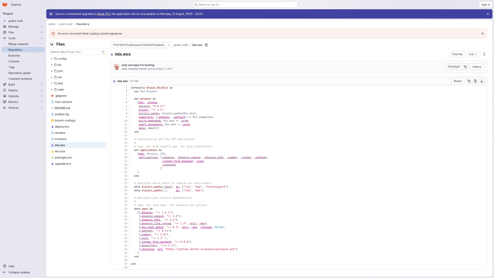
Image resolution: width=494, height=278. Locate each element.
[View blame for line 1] (114, 88)
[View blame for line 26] (114, 179)
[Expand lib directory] (51, 65)
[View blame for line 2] (114, 91)
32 (125, 201)
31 (125, 197)
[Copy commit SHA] (465, 67)
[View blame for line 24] (114, 172)
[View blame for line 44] (114, 245)
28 (125, 186)
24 (125, 172)
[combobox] (78, 52)
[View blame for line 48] (114, 260)
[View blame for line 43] (114, 242)
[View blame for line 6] (114, 106)
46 (125, 252)
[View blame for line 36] (114, 216)
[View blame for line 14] (114, 135)
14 (125, 135)
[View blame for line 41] (114, 234)
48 (125, 260)
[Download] (482, 81)
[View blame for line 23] (114, 168)
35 (125, 212)
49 (125, 263)
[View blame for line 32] (114, 201)
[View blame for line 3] (114, 95)
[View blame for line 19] (114, 154)
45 (125, 249)
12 (125, 128)
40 (125, 230)
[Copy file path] (206, 45)
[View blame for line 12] (114, 128)
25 (125, 175)
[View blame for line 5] (114, 102)
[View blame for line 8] (114, 113)
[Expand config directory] (51, 58)
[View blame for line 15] (114, 139)
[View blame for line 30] (114, 194)
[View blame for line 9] (114, 117)
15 (125, 139)
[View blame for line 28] (114, 187)
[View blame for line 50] (114, 267)
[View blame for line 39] (114, 227)
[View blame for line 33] (114, 205)
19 (125, 153)
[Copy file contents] (469, 81)
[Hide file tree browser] (52, 44)
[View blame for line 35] (114, 212)
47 (125, 256)
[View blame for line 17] (114, 146)
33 (125, 205)
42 (125, 238)
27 (125, 183)
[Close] (488, 14)
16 (125, 142)
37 (125, 219)
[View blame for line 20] (114, 157)
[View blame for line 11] (114, 124)
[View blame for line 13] (114, 132)
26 (125, 179)
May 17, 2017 (165, 68)
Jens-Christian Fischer (134, 68)
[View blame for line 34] (114, 209)
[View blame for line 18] (114, 150)
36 (125, 216)
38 (125, 223)
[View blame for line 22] (114, 165)
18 (125, 150)
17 (125, 146)
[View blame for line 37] (114, 220)
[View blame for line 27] (114, 183)
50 (125, 267)
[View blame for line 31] (114, 198)
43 (125, 241)
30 (125, 194)
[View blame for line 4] (114, 99)
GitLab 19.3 (103, 13)
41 (125, 234)
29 (125, 190)
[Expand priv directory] (51, 71)
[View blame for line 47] (114, 256)
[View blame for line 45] (114, 249)
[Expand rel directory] (51, 77)
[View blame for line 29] (114, 190)
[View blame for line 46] (114, 253)
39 (125, 227)
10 (125, 120)
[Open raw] (475, 81)
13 (125, 131)
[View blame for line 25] (114, 176)
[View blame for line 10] (114, 121)
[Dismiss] (482, 33)
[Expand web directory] (51, 89)
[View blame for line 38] (114, 223)
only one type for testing (137, 65)
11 (125, 124)
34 (125, 208)
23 (125, 168)
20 (125, 157)
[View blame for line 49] (114, 264)
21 (125, 161)
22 (125, 164)
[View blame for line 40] (114, 231)
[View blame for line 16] (114, 143)
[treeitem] (78, 59)
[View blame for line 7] (114, 110)
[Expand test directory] (51, 83)
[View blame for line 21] (114, 161)
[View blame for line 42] (114, 238)
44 (125, 245)
